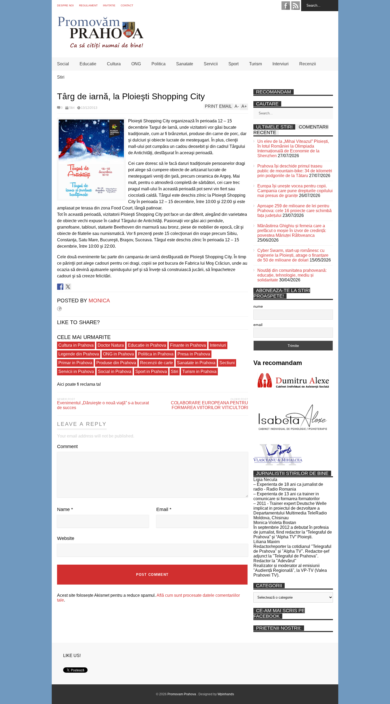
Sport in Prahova (151, 371)
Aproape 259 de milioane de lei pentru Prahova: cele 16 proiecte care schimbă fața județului (294, 211)
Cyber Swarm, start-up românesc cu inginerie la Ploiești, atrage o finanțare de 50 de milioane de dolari (292, 255)
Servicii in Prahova (76, 371)
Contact (127, 5)
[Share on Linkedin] (75, 287)
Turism (255, 64)
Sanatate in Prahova (196, 362)
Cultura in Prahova (76, 345)
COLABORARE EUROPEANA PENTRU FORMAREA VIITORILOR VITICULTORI (209, 405)
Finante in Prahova (188, 345)
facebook (285, 5)
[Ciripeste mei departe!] (68, 287)
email (257, 325)
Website (65, 538)
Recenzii (307, 64)
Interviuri (280, 64)
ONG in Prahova (118, 354)
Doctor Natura (111, 345)
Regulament (88, 5)
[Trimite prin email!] (83, 287)
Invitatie (109, 5)
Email (163, 509)
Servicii (211, 64)
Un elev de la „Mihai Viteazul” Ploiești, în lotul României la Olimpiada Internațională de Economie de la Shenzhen (293, 148)
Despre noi (65, 5)
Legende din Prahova (78, 354)
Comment (67, 446)
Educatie (88, 64)
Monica (99, 300)
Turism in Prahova (199, 371)
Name (65, 509)
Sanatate (184, 64)
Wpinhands (226, 694)
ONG (136, 64)
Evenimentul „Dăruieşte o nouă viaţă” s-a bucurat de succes (103, 405)
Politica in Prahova (156, 354)
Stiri (60, 77)
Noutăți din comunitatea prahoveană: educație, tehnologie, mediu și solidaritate (292, 275)
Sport (233, 64)
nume (258, 306)
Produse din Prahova (116, 362)
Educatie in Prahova (147, 345)
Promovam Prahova (182, 694)
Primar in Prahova (75, 362)
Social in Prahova (114, 371)
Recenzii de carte (156, 362)
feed (295, 5)
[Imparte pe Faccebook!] (60, 287)
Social (63, 64)
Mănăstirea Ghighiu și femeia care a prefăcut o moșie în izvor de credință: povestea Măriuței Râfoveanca (291, 231)
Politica (158, 64)
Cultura (114, 64)
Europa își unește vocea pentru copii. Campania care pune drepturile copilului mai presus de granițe (295, 191)
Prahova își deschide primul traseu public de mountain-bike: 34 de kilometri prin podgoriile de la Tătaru (294, 171)
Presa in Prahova (193, 354)
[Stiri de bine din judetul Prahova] (100, 47)
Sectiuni (227, 362)
